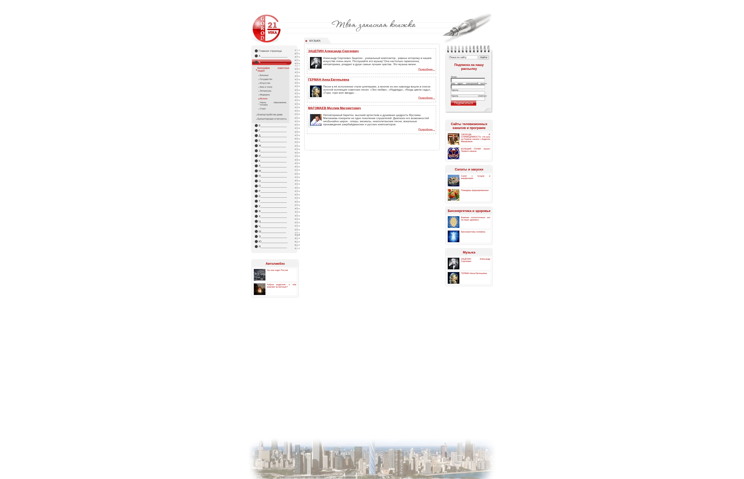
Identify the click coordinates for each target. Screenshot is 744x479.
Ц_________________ (271, 221)
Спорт (263, 108)
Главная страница (268, 50)
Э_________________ (271, 236)
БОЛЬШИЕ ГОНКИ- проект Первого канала (475, 150)
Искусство (265, 83)
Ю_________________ (271, 241)
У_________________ (271, 206)
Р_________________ (271, 191)
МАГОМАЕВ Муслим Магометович (334, 108)
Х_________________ (271, 216)
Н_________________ (271, 175)
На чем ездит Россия (277, 270)
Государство (266, 79)
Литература (265, 91)
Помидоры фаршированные (475, 190)
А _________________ (271, 55)
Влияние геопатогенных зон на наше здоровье (475, 218)
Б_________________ (271, 62)
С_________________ (271, 196)
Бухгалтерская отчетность (272, 119)
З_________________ (271, 150)
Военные (264, 75)
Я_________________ (271, 246)
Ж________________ (270, 145)
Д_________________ (271, 135)
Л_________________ (271, 165)
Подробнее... (426, 69)
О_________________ (271, 180)
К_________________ (271, 160)
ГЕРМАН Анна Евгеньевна (328, 79)
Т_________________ (271, 201)
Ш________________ (270, 231)
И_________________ (271, 155)
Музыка (263, 98)
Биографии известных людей (273, 69)
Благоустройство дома (269, 114)
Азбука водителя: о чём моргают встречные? (281, 285)
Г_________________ (271, 130)
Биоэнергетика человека (473, 232)
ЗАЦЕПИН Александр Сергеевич (333, 51)
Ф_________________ (271, 211)
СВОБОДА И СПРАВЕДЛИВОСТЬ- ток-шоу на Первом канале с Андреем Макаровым (475, 138)
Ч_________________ (271, 226)
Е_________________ (271, 140)
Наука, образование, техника (273, 103)
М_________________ (271, 170)
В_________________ (271, 125)
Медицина (265, 94)
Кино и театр (266, 87)
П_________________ (271, 186)
